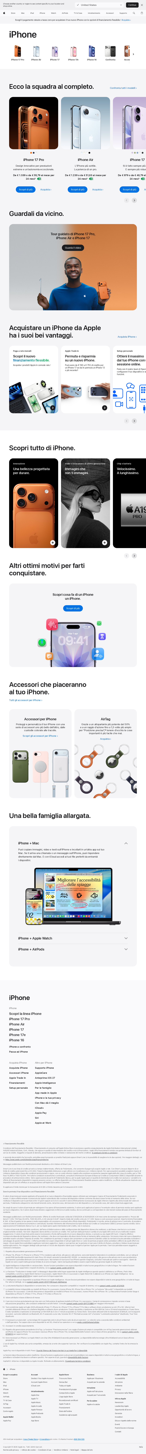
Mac (5, 1382)
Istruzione (119, 1382)
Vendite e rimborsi (61, 1450)
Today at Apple (65, 1386)
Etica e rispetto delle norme (125, 1421)
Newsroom (119, 1402)
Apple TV (34, 1399)
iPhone (6, 1389)
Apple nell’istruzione (95, 1391)
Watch (5, 1393)
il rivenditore (44, 1439)
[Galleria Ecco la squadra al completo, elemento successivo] (134, 200)
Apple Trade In (64, 1404)
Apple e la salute (93, 1404)
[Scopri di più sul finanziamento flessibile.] (33, 379)
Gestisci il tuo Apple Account (42, 1378)
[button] (99, 5)
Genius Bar (63, 1382)
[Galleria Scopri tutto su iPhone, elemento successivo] (134, 555)
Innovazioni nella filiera (124, 1393)
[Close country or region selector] (142, 5)
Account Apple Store (39, 1382)
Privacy (118, 1389)
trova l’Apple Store (30, 1439)
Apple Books (36, 1417)
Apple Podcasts (37, 1413)
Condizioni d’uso (44, 1450)
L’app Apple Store (66, 1397)
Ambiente (118, 1386)
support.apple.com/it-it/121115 (62, 1268)
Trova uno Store (65, 1378)
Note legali (74, 1450)
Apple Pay (7, 1421)
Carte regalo (8, 1411)
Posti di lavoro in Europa (124, 1428)
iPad (5, 1386)
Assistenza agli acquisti (68, 1415)
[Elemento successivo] (133, 54)
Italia (141, 1447)
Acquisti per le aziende (96, 1382)
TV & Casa (7, 1400)
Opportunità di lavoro (123, 1410)
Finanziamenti (64, 1408)
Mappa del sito (87, 1450)
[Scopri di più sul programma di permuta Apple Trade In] (85, 379)
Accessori (7, 1408)
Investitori (119, 1417)
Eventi (117, 1424)
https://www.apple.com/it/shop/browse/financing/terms (26, 1160)
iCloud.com (35, 1386)
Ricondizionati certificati (68, 1400)
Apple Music (36, 1402)
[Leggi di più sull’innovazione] (33, 503)
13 (105, 730)
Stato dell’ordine (65, 1411)
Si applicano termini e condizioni (104, 1153)
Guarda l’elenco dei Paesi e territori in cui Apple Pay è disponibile (61, 1351)
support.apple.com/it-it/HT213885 (80, 1304)
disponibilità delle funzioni (78, 1357)
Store (5, 1378)
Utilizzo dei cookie (29, 1450)
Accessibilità (120, 1378)
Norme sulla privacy (11, 1450)
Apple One (35, 1395)
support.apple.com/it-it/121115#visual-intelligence (47, 1282)
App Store (35, 1421)
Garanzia (118, 1413)
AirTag (5, 1404)
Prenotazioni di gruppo (68, 1389)
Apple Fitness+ (37, 1410)
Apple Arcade (36, 1406)
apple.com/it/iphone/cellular (88, 1322)
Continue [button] (132, 5)
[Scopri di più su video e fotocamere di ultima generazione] (85, 503)
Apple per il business (95, 1378)
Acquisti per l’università (96, 1395)
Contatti (118, 1432)
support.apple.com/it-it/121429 (112, 1286)
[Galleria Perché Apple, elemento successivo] (134, 421)
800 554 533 (79, 1439)
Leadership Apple (122, 1406)
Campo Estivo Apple (67, 1393)
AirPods (6, 1397)
